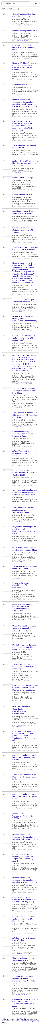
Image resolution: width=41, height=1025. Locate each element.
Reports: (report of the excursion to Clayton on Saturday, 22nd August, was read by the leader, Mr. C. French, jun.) (23, 125)
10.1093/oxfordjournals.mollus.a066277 (23, 383)
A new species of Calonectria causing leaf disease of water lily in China (24, 391)
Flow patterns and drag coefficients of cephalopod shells (23, 47)
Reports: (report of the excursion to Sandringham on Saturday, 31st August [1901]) (24, 880)
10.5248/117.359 (18, 521)
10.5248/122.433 (18, 543)
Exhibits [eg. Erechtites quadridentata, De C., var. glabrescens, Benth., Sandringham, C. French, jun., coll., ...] (24, 735)
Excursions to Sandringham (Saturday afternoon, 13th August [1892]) (23, 338)
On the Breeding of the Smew (24, 31)
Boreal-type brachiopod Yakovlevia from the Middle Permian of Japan (23, 434)
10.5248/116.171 (18, 971)
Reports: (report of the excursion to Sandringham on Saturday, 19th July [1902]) (24, 899)
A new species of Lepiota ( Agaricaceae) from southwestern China (23, 510)
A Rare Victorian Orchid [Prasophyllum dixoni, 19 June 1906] (24, 453)
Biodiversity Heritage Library (29, 1021)
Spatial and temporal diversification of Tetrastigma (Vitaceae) (24, 585)
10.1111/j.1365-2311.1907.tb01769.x (22, 953)
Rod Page (20, 1019)
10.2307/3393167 (18, 172)
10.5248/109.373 (18, 311)
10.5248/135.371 (18, 561)
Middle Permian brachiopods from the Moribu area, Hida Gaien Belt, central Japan (24, 647)
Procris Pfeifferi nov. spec (22, 194)
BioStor (4, 1019)
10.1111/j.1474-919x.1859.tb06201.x (22, 25)
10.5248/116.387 (18, 578)
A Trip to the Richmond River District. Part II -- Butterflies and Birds (24, 777)
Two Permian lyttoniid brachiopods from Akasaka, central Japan (23, 666)
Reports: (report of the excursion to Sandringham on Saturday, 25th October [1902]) (25, 837)
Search (35, 3)
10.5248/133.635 (18, 223)
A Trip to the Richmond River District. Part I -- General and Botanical (24, 757)
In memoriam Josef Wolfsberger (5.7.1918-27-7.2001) (23, 816)
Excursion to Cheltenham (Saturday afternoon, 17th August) (22, 230)
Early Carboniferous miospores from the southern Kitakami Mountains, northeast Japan (25, 688)
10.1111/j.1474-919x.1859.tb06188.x (22, 40)
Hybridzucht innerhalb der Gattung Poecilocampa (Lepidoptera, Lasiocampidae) (24, 318)
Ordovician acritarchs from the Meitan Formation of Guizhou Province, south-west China (24, 492)
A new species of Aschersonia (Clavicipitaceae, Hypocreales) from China (24, 415)
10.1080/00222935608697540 (21, 994)
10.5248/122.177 (18, 407)
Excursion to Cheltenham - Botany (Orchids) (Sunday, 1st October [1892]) (24, 473)
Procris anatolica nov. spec (23, 178)
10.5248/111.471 (18, 426)
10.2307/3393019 (18, 726)
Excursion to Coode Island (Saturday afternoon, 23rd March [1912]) (23, 919)
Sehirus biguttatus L (20, 85)
